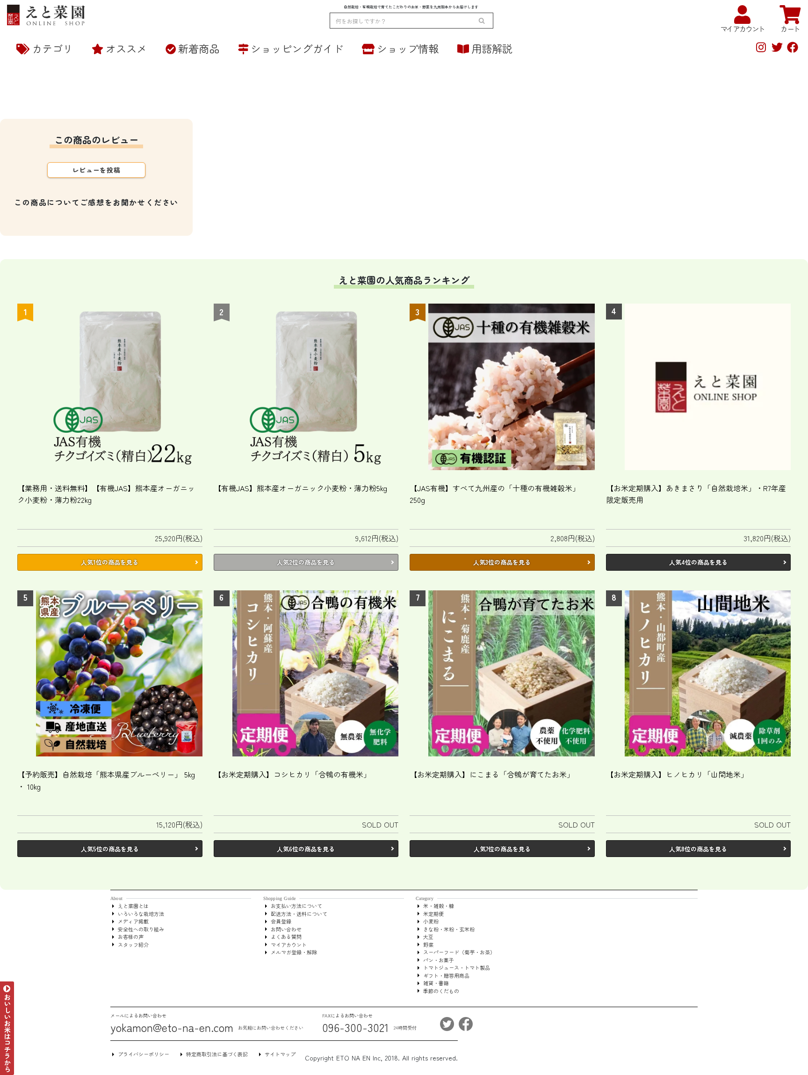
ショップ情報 (408, 48)
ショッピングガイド (297, 48)
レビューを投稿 (96, 169)
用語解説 (491, 48)
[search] (481, 20)
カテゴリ (52, 48)
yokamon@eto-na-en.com (171, 1027)
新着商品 (198, 48)
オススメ (126, 48)
